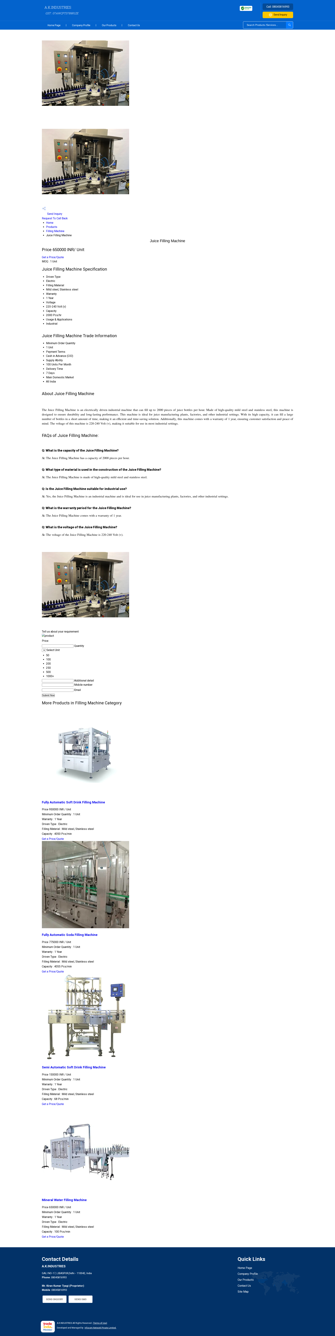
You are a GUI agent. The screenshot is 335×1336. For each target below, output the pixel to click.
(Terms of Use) (100, 1323)
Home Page (54, 25)
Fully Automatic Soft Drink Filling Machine (73, 802)
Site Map (243, 1291)
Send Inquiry (280, 14)
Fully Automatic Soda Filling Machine (70, 935)
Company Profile (81, 25)
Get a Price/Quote (53, 257)
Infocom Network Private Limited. (100, 1328)
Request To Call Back (55, 218)
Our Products (109, 25)
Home (49, 222)
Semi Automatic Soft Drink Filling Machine (74, 1067)
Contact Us (134, 25)
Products (51, 227)
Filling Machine (55, 231)
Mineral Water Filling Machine (64, 1200)
